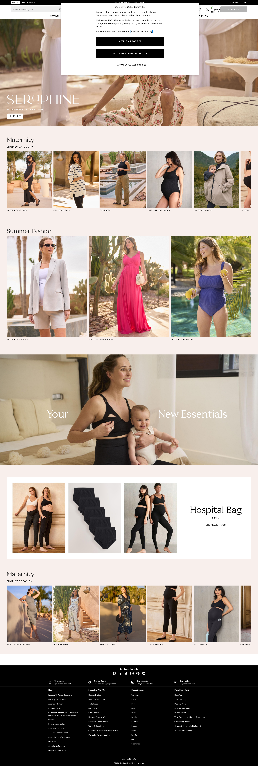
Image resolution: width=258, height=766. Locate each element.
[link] (207, 9)
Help (245, 2)
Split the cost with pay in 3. (129, 2)
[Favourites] (199, 9)
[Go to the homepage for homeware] (29, 2)
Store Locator (235, 2)
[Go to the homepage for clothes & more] (15, 2)
